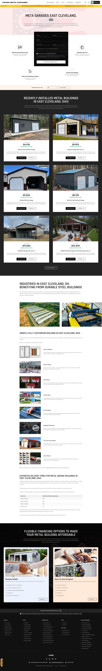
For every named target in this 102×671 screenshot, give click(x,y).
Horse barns (65, 624)
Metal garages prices (47, 622)
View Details (31, 157)
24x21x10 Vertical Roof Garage (75, 200)
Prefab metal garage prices (48, 634)
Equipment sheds (27, 628)
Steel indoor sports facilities (87, 638)
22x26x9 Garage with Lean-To (75, 149)
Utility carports (7, 634)
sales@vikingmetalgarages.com (57, 662)
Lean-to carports (8, 624)
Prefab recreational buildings (87, 644)
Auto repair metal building (86, 624)
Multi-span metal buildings (86, 642)
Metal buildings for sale (86, 622)
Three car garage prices (47, 628)
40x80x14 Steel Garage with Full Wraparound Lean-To (76, 251)
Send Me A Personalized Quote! (50, 61)
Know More (42, 599)
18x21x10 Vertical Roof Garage (26, 149)
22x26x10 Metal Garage (26, 200)
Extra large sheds (27, 626)
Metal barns (65, 622)
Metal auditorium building (86, 646)
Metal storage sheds (27, 638)
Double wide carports (8, 628)
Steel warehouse (85, 630)
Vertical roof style (66, 634)
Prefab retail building (85, 632)
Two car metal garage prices (48, 626)
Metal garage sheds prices (47, 636)
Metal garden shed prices (47, 642)
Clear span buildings (85, 640)
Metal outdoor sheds (27, 634)
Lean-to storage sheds (28, 632)
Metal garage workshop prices (48, 640)
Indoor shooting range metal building (88, 634)
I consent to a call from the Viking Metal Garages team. (47, 53)
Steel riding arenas (85, 648)
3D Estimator (96, 2)
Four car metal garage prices (48, 630)
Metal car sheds (27, 636)
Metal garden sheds (27, 640)
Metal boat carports (8, 632)
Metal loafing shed (27, 624)
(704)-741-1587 (49, 467)
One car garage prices (47, 624)
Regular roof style (66, 630)
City (60, 86)
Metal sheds (26, 622)
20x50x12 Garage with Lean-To (26, 251)
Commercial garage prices (47, 638)
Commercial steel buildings (86, 626)
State (49, 86)
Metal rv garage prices (47, 632)
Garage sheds (26, 630)
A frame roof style (66, 632)
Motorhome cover (8, 630)
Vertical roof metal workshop (87, 628)
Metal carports (7, 622)
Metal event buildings (85, 636)
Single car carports (8, 626)
